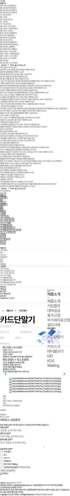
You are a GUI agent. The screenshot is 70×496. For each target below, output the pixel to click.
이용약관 (50, 494)
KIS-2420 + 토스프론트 (8, 51)
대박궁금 (3, 234)
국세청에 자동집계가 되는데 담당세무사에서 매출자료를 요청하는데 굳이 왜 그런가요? (28, 184)
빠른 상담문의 (10, 298)
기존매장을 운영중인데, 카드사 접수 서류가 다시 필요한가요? (20, 124)
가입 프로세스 (4, 216)
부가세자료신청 (5, 191)
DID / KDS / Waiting (11, 464)
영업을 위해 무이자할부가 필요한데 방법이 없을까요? (17, 159)
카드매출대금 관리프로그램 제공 (10, 230)
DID (1, 207)
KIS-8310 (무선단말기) (8, 38)
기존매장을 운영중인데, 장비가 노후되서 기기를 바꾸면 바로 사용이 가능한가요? (26, 99)
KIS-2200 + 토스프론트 (8, 58)
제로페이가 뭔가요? (6, 179)
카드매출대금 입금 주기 (7, 227)
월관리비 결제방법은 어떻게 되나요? (12, 72)
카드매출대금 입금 (6, 225)
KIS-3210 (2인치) (6, 19)
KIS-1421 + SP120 (6, 31)
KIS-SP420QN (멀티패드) (9, 44)
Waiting (3, 211)
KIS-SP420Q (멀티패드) (8, 42)
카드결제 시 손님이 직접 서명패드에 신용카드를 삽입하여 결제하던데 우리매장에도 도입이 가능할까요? (33, 108)
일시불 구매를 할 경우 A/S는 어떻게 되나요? (14, 79)
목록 (4, 396)
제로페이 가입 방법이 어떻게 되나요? (12, 177)
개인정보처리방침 (24, 467)
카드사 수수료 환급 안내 (8, 232)
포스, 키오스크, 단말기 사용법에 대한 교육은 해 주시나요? (18, 95)
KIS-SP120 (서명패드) (7, 47)
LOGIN (2, 1)
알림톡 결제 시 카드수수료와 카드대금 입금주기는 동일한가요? (20, 163)
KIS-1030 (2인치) (6, 40)
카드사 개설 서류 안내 (7, 220)
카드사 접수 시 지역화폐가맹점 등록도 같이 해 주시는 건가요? (20, 118)
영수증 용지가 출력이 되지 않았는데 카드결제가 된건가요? (19, 136)
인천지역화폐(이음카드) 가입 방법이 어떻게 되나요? (17, 172)
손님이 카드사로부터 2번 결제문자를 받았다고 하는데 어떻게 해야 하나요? (24, 92)
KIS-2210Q (4, 60)
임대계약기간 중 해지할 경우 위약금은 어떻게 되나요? (17, 70)
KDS (1, 209)
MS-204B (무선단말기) (8, 8)
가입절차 (3, 214)
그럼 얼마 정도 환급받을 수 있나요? (11, 106)
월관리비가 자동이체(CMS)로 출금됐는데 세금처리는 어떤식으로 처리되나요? (25, 86)
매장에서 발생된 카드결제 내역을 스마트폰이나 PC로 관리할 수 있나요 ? (23, 127)
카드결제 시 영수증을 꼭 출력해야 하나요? (13, 134)
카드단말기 (3, 198)
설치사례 (3, 193)
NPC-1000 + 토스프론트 (9, 56)
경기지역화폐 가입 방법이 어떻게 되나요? (13, 170)
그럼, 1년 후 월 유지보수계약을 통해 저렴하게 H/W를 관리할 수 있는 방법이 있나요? (27, 81)
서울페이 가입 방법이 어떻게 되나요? (12, 175)
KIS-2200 (3, 17)
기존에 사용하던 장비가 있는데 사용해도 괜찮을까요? (17, 83)
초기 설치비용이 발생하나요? (9, 143)
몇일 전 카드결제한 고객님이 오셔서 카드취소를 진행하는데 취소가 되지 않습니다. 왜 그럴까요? (31, 161)
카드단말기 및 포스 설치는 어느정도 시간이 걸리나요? (17, 140)
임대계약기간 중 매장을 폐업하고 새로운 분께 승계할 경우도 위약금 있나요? (24, 147)
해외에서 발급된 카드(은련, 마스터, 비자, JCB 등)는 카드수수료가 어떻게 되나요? (26, 152)
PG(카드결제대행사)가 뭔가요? (10, 168)
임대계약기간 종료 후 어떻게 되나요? (12, 145)
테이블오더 (3, 204)
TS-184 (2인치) (5, 15)
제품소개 (3, 195)
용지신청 (3, 236)
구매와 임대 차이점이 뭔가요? (9, 122)
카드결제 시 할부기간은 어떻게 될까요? (13, 154)
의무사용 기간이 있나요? (8, 67)
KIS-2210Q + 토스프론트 (8, 63)
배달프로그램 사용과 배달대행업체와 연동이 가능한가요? (18, 113)
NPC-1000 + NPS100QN (9, 54)
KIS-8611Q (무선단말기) (8, 10)
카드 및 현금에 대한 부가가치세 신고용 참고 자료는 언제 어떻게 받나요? (23, 88)
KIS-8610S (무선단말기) (8, 12)
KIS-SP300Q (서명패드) (8, 49)
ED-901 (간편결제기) (7, 35)
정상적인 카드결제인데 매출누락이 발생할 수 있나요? (17, 186)
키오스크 (3, 202)
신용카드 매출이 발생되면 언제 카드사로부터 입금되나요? (19, 90)
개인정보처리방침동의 (11, 467)
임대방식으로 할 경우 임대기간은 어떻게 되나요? (16, 120)
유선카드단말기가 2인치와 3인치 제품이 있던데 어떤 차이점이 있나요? (23, 111)
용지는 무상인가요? (6, 129)
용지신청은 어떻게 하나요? (9, 131)
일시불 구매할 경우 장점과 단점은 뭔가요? (13, 76)
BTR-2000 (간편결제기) (8, 33)
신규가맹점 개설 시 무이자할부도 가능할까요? (15, 156)
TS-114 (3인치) (5, 24)
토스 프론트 (4, 22)
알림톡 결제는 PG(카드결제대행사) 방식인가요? (15, 166)
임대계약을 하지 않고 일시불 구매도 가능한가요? (16, 74)
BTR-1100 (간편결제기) (8, 6)
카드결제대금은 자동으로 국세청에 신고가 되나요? (16, 182)
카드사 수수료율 (5, 223)
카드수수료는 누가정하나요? (9, 115)
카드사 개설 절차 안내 (7, 218)
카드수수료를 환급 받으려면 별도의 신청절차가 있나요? (18, 150)
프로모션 (3, 243)
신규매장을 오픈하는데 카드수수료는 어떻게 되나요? (17, 102)
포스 (1, 200)
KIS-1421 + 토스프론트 (8, 26)
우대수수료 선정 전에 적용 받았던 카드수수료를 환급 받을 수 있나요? (22, 104)
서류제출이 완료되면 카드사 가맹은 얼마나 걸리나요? (17, 138)
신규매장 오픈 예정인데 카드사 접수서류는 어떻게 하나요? (19, 97)
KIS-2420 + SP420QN (8, 28)
